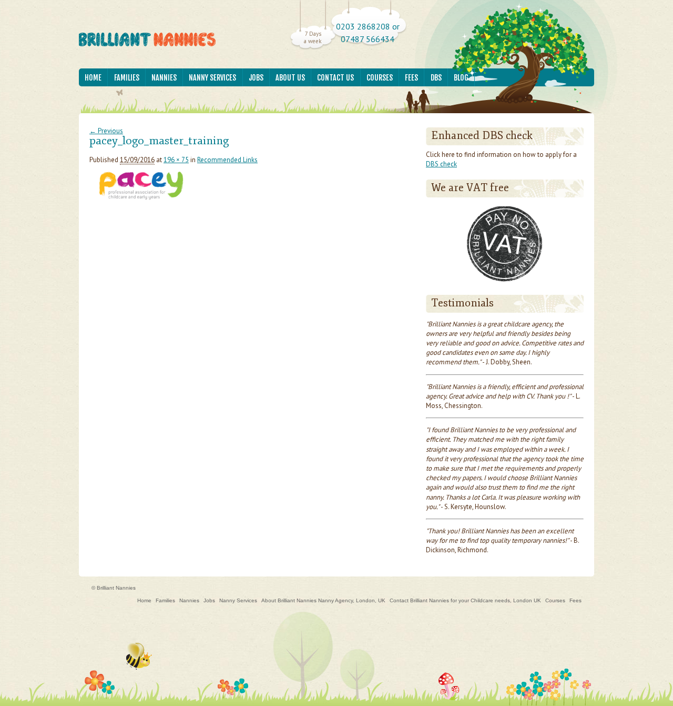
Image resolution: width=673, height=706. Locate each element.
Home (93, 77)
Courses (379, 77)
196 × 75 (176, 159)
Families (126, 77)
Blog (461, 77)
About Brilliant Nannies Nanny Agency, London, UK (323, 600)
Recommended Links (227, 159)
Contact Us (335, 77)
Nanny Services (212, 77)
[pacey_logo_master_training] (140, 201)
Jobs (256, 77)
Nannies (164, 77)
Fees (411, 77)
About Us (290, 77)
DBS (436, 77)
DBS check (441, 164)
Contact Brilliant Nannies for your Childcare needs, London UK (465, 600)
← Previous (106, 130)
